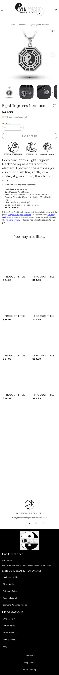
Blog (5, 646)
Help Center (29, 662)
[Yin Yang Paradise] (29, 9)
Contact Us (30, 655)
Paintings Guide (10, 591)
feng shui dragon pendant (19, 214)
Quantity (6, 123)
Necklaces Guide (10, 577)
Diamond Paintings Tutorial (15, 605)
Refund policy (9, 626)
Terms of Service (10, 632)
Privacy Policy (9, 639)
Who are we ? (9, 619)
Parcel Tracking (29, 669)
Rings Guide (8, 584)
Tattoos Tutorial (10, 598)
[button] (29, 77)
